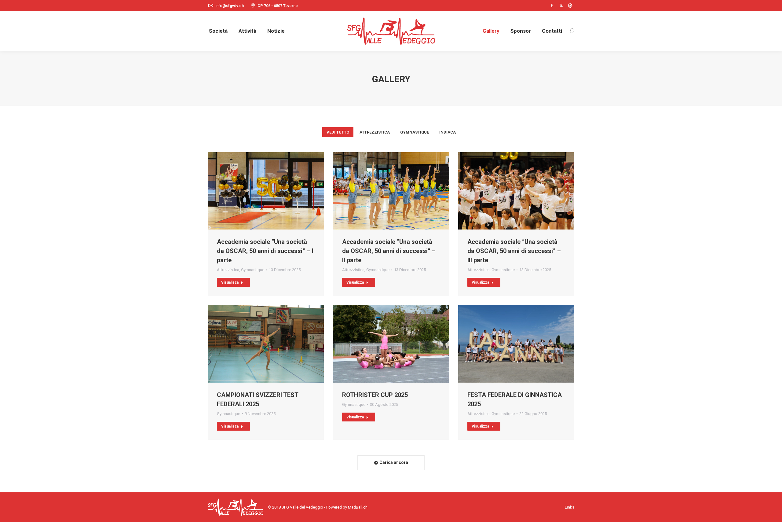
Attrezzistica (375, 132)
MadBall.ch (357, 507)
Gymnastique (414, 132)
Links (569, 507)
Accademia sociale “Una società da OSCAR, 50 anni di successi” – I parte (265, 251)
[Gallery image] (266, 191)
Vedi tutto (338, 132)
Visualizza (230, 282)
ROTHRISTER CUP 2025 (375, 395)
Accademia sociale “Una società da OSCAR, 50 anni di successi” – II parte (389, 251)
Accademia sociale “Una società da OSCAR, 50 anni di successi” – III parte (514, 251)
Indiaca (447, 132)
